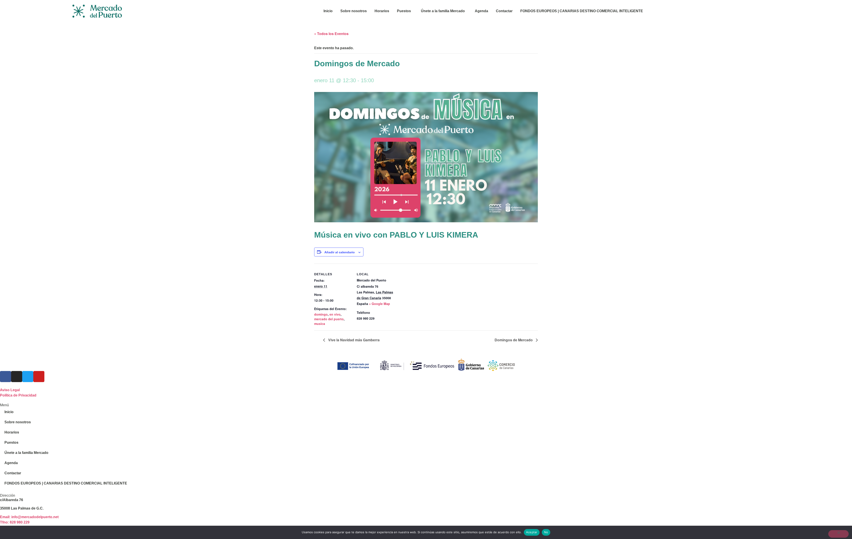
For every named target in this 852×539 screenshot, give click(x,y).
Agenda (481, 11)
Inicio (328, 11)
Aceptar (531, 532)
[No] (838, 534)
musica (319, 323)
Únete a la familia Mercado (443, 11)
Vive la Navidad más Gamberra (353, 339)
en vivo (335, 314)
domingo (321, 314)
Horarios (382, 11)
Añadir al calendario (339, 252)
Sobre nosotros (353, 11)
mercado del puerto (329, 319)
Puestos (404, 11)
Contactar (504, 11)
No (546, 532)
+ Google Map (379, 303)
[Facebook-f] (5, 376)
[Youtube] (38, 376)
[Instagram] (16, 376)
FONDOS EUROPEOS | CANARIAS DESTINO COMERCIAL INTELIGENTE (581, 11)
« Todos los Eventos (331, 33)
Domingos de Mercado (514, 339)
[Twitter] (27, 376)
